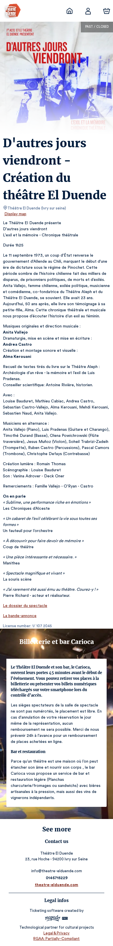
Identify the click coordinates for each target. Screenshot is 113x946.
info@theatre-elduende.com (56, 871)
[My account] (88, 11)
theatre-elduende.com (56, 885)
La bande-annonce (20, 616)
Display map (15, 214)
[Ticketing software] (56, 919)
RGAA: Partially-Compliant (56, 939)
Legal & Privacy (56, 933)
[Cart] (106, 11)
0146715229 (57, 878)
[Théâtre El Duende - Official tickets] (69, 11)
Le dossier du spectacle (25, 606)
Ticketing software (46, 910)
